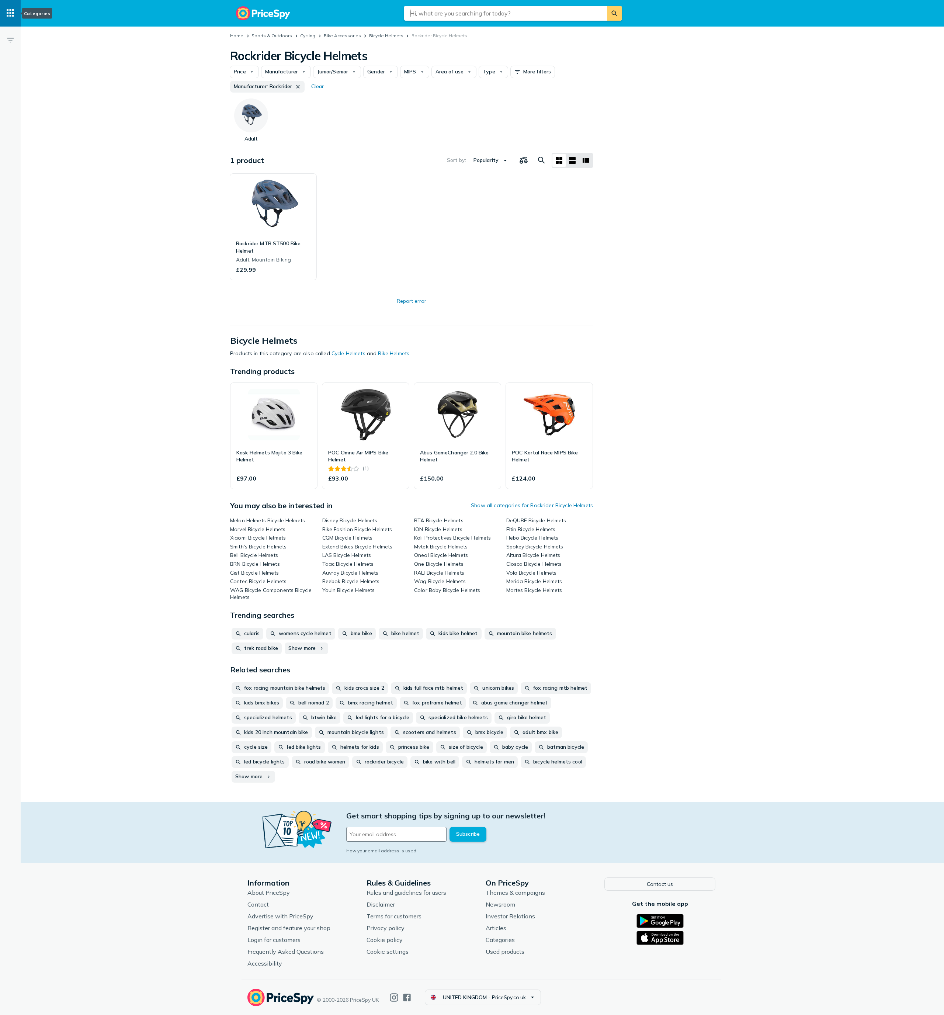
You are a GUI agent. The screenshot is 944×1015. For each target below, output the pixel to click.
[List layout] (572, 160)
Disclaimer (381, 904)
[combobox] (505, 13)
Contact (258, 904)
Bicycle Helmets (386, 35)
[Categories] (10, 13)
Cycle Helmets (348, 353)
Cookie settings (388, 951)
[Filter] (10, 39)
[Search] (614, 13)
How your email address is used (381, 850)
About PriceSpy (268, 892)
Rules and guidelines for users (406, 892)
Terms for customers (394, 916)
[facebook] (407, 997)
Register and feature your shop (288, 928)
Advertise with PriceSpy (280, 916)
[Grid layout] (559, 160)
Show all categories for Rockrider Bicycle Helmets (532, 505)
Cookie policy (385, 939)
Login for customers (274, 939)
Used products (505, 951)
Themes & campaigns (515, 892)
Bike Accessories (342, 35)
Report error (411, 301)
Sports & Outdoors (271, 35)
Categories (500, 939)
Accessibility (264, 963)
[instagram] (394, 997)
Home (236, 35)
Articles (496, 928)
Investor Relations (510, 916)
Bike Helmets (393, 353)
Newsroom (500, 904)
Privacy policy (386, 928)
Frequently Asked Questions (285, 951)
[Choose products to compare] (523, 160)
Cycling (307, 35)
